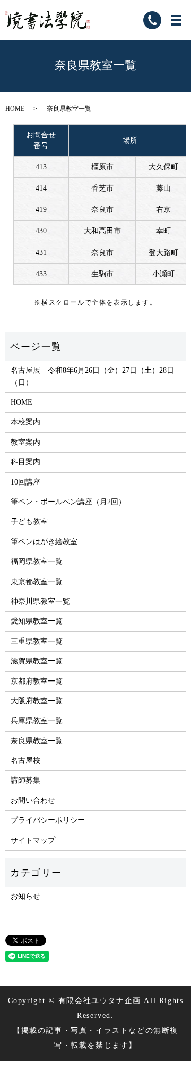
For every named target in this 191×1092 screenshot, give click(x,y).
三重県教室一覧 (37, 641)
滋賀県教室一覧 (37, 661)
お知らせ (25, 896)
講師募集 (25, 780)
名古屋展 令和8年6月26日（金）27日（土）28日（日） (92, 376)
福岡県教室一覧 (37, 561)
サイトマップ (33, 840)
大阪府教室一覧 (37, 701)
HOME (14, 108)
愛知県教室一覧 (37, 621)
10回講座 (25, 482)
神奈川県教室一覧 (40, 601)
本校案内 (25, 422)
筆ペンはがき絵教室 (44, 542)
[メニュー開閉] (176, 20)
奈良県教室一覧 (37, 741)
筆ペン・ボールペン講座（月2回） (68, 502)
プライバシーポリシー (48, 820)
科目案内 (25, 462)
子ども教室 (29, 522)
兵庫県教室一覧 (37, 721)
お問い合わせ (33, 800)
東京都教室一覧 (37, 582)
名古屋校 (25, 761)
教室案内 (25, 442)
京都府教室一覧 (37, 681)
